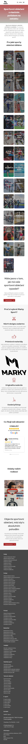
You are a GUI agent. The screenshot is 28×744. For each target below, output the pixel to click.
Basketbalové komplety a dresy (11, 640)
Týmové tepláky (7, 683)
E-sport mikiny (7, 702)
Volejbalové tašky (8, 652)
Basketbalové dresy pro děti (10, 638)
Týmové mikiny (7, 689)
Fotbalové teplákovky (9, 599)
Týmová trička (7, 680)
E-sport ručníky (7, 699)
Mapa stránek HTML (8, 738)
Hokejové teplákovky (8, 569)
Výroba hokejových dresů (9, 556)
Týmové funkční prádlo (9, 688)
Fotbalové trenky (7, 601)
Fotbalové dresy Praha (9, 585)
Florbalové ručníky (8, 618)
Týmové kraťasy (7, 681)
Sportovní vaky (7, 691)
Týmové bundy (7, 685)
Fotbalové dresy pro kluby (9, 587)
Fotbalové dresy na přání (9, 580)
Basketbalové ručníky (9, 637)
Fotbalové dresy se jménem (10, 590)
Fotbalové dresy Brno (8, 579)
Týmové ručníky (7, 686)
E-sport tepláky (7, 700)
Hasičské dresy (7, 667)
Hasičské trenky (7, 664)
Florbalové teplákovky (9, 622)
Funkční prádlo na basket (9, 641)
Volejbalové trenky (8, 656)
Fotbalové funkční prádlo (9, 591)
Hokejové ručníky (8, 564)
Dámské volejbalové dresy (10, 648)
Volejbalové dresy (8, 657)
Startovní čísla (7, 693)
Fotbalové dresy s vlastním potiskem (12, 588)
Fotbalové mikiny (7, 593)
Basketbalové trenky (8, 632)
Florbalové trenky (8, 624)
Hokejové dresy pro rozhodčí (10, 560)
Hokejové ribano (7, 563)
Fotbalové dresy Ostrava (9, 582)
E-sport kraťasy (7, 705)
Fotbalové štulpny (8, 598)
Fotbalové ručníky (8, 594)
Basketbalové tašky (8, 635)
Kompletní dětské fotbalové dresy (11, 602)
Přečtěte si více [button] (8, 450)
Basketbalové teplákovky (9, 633)
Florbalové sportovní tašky (10, 619)
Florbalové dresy (7, 614)
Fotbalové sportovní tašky (10, 596)
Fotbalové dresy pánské (9, 583)
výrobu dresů (8, 445)
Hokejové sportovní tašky (9, 566)
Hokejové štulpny (8, 568)
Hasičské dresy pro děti (9, 672)
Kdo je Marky (6, 734)
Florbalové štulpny (8, 621)
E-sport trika (6, 704)
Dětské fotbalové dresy (9, 575)
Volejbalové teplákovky (9, 654)
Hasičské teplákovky (8, 666)
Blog (5, 736)
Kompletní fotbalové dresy (10, 604)
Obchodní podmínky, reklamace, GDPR (13, 733)
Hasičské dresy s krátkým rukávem (11, 670)
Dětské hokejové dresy (9, 558)
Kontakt (5, 739)
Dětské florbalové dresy (9, 613)
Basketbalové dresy (8, 630)
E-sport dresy (7, 707)
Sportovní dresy (7, 678)
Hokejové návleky (8, 561)
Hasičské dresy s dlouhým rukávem (12, 669)
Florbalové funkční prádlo (9, 616)
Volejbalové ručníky (8, 649)
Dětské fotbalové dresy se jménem (12, 577)
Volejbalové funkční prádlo (10, 651)
